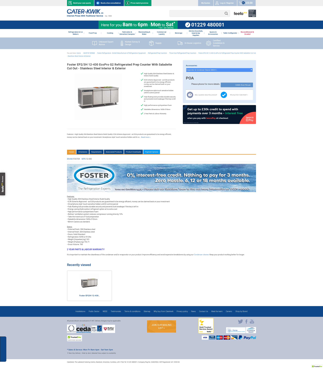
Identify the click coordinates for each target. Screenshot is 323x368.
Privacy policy (182, 311)
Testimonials (116, 311)
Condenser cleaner (201, 255)
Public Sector (94, 311)
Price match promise (139, 3)
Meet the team (217, 311)
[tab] (71, 152)
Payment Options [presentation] (151, 152)
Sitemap (147, 311)
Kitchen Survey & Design (132, 43)
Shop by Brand (241, 311)
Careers (229, 311)
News (193, 311)
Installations (80, 311)
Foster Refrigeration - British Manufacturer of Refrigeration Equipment (121, 53)
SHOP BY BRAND (89, 53)
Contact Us (203, 311)
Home (79, 53)
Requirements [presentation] (96, 152)
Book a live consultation (111, 3)
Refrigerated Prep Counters (157, 53)
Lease (242, 85)
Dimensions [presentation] (82, 152)
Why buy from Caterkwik (163, 311)
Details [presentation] (71, 152)
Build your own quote (82, 3)
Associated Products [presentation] (114, 152)
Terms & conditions (132, 311)
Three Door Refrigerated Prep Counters (182, 53)
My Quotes (205, 3)
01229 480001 (207, 24)
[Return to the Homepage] (89, 16)
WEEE (105, 311)
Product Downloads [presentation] (133, 152)
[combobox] (200, 13)
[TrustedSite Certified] (74, 338)
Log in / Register (227, 3)
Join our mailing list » (161, 326)
